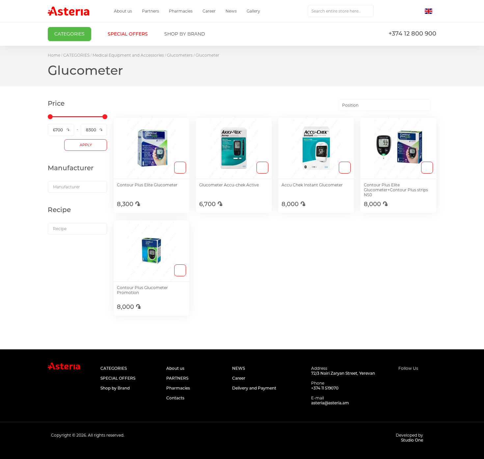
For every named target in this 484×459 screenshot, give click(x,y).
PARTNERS (177, 378)
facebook (402, 381)
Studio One (412, 440)
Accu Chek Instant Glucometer (312, 184)
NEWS (238, 368)
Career (209, 11)
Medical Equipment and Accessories (128, 55)
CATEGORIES (76, 55)
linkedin (432, 381)
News (231, 11)
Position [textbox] (350, 105)
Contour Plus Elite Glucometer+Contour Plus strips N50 (396, 189)
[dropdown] (77, 187)
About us (123, 11)
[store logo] (68, 11)
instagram (417, 381)
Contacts (175, 397)
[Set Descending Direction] (436, 105)
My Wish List (402, 11)
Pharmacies (181, 11)
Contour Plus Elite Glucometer (147, 184)
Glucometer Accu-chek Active (229, 184)
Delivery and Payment (254, 388)
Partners (150, 11)
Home (54, 55)
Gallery (253, 11)
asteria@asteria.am (330, 402)
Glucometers (180, 55)
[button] (430, 11)
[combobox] (341, 11)
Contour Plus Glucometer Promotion (142, 290)
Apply (86, 145)
